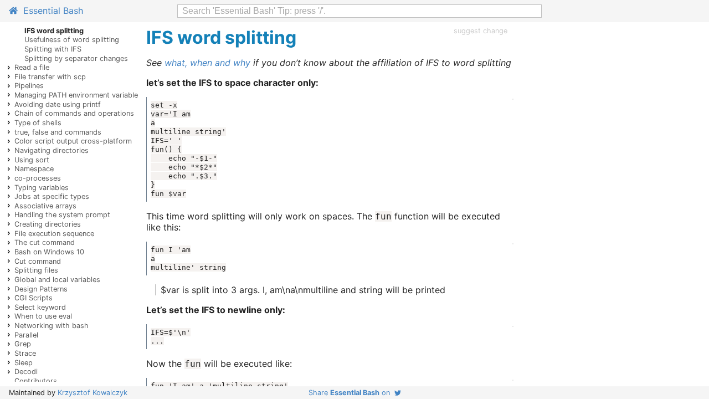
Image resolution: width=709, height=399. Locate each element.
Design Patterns (41, 289)
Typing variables (41, 187)
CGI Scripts (33, 298)
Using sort (31, 160)
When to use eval (43, 316)
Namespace (34, 169)
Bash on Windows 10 (49, 252)
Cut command (37, 261)
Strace (25, 353)
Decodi (26, 371)
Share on (351, 392)
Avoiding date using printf (57, 104)
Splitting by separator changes (76, 58)
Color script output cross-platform (73, 141)
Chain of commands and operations (74, 113)
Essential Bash (50, 10)
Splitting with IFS (52, 49)
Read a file (31, 67)
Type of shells (37, 123)
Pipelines (29, 85)
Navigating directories (51, 150)
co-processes (37, 178)
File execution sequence (54, 233)
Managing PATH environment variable (76, 95)
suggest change (480, 31)
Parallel (26, 335)
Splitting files (36, 270)
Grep (22, 344)
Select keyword (40, 307)
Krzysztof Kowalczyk (92, 392)
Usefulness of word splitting (71, 39)
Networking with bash (51, 325)
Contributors (35, 381)
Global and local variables (57, 279)
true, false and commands (57, 132)
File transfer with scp (50, 77)
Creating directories (47, 224)
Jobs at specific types (51, 196)
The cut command (44, 242)
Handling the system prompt (62, 215)
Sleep (23, 363)
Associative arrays (45, 206)
